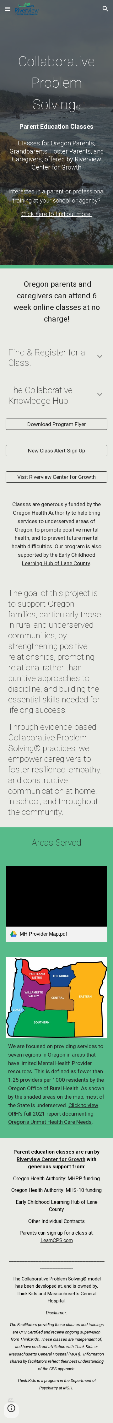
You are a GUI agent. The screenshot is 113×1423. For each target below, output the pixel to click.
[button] (7, 8)
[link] (56, 904)
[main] (56, 81)
